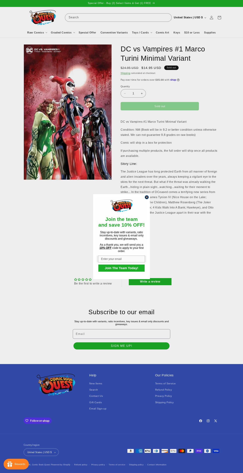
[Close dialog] (147, 197)
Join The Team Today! (121, 268)
